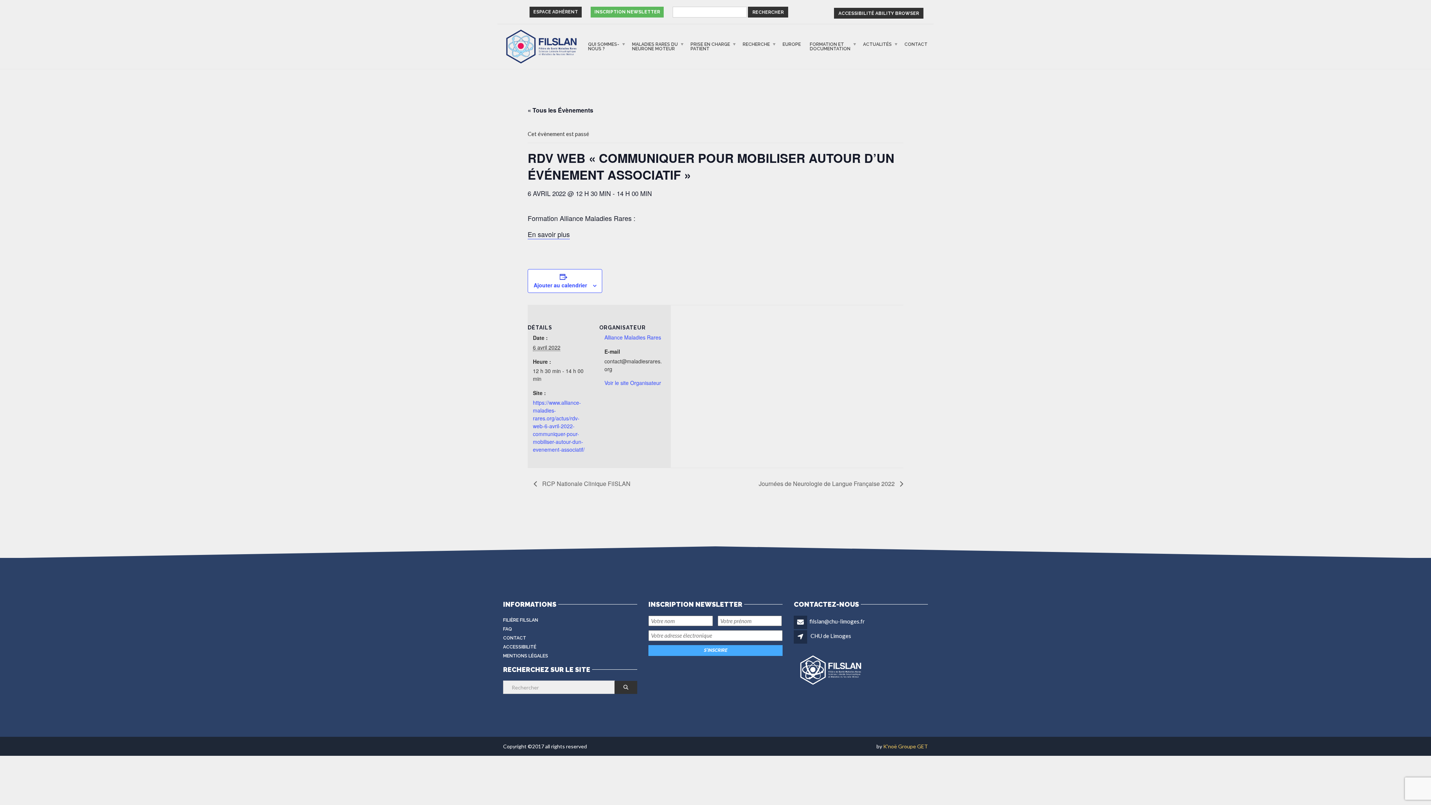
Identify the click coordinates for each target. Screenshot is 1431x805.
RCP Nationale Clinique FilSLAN (586, 483)
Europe (792, 44)
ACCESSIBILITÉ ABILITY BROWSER (878, 13)
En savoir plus (549, 234)
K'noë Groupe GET (905, 746)
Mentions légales (525, 656)
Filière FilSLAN (520, 620)
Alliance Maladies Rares (632, 337)
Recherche (756, 44)
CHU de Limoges (831, 635)
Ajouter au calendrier (560, 285)
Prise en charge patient (710, 46)
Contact (916, 44)
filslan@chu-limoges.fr (837, 621)
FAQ (507, 629)
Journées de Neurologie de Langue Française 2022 (827, 483)
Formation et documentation (830, 46)
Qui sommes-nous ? (603, 46)
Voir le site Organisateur (632, 382)
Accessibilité (519, 647)
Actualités (877, 44)
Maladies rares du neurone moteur (655, 46)
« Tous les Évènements (560, 110)
